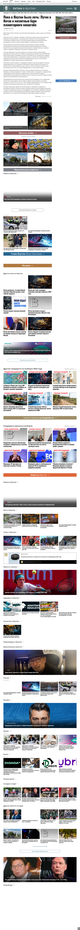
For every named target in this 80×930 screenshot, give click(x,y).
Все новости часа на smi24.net (27, 360)
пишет (21, 82)
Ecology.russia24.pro (7, 623)
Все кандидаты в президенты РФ (15, 4)
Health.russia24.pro (7, 600)
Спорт (29, 1)
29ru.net (5, 827)
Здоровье (23, 1)
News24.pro (5, 757)
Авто (33, 1)
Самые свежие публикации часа (40, 851)
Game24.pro (8, 885)
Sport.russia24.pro (7, 534)
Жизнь (6, 731)
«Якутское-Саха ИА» (8, 30)
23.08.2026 (69, 8)
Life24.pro (5, 733)
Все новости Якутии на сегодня (27, 210)
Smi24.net (5, 138)
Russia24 (5, 1)
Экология (17, 1)
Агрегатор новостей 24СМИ (28, 136)
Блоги (5, 754)
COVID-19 (11, 1)
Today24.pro (6, 786)
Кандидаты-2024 (40, 1)
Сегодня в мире (9, 784)
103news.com (6, 101)
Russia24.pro (6, 215)
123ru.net (74, 1)
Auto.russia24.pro (7, 512)
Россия (6, 678)
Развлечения (8, 779)
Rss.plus (49, 1)
